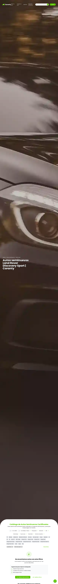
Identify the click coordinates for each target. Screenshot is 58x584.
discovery (30, 537)
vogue (19, 543)
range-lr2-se (24, 539)
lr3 (7, 539)
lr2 (49, 537)
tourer (16, 543)
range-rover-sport (35, 541)
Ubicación (42, 531)
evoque (41, 537)
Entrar (53, 4)
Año (47, 531)
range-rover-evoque (10, 541)
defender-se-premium (23, 537)
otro (23, 543)
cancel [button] (12, 546)
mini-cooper (18, 539)
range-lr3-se (36, 539)
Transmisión (31, 534)
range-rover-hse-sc (27, 541)
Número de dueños (40, 534)
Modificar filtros (37, 577)
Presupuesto (35, 531)
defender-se (15, 537)
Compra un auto (19, 4)
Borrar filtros (46, 546)
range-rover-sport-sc (45, 541)
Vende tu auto (13, 4)
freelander (45, 537)
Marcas (28, 531)
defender (10, 537)
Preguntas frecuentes (30, 4)
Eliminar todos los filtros (22, 577)
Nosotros (25, 4)
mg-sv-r (13, 539)
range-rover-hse (19, 541)
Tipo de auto (23, 534)
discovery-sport (35, 537)
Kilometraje (16, 534)
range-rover (43, 539)
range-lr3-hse (30, 539)
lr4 (9, 539)
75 (7, 537)
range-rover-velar (10, 543)
